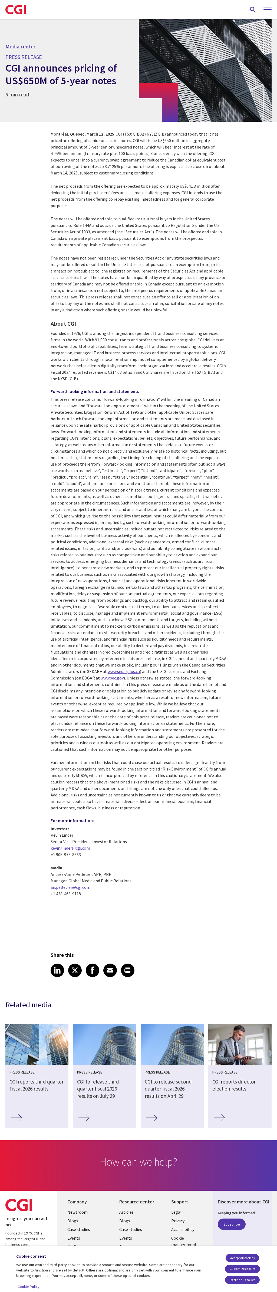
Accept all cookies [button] (242, 1258)
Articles (126, 1212)
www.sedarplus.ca (124, 671)
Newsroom (77, 1212)
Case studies (78, 1229)
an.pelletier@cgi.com (70, 887)
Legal (176, 1212)
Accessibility (182, 1229)
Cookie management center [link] (184, 1244)
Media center (20, 46)
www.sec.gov (112, 678)
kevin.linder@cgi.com (70, 848)
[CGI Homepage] (15, 9)
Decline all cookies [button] (242, 1280)
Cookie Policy (28, 1286)
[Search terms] (253, 9)
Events (73, 1238)
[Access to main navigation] (267, 9)
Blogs (72, 1220)
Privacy (177, 1220)
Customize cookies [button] (242, 1269)
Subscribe (231, 1224)
